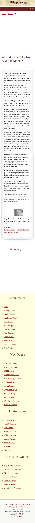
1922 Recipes (9, 371)
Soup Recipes (9, 348)
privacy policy (17, 516)
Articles (10, 14)
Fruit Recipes (9, 325)
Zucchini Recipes (10, 405)
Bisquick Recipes (10, 507)
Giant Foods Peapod (11, 473)
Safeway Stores (9, 484)
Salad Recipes (9, 337)
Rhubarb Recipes (10, 393)
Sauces (23, 507)
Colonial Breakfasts (23, 230)
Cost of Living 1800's (11, 232)
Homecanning (9, 428)
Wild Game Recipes (11, 401)
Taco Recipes (9, 397)
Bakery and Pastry (11, 310)
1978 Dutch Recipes (11, 375)
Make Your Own (10, 431)
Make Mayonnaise (11, 435)
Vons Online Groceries (12, 488)
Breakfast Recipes (10, 382)
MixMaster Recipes (11, 367)
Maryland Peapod (10, 477)
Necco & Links (9, 443)
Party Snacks (9, 333)
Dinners (11, 504)
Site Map (7, 446)
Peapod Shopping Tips (12, 469)
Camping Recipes (10, 420)
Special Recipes (9, 439)
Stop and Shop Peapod (12, 466)
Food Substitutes (10, 424)
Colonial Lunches (9, 230)
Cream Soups (9, 386)
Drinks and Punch (10, 318)
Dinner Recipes (9, 314)
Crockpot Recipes (10, 363)
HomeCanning (25, 504)
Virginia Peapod (10, 481)
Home (4, 14)
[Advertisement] (17, 35)
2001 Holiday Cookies (12, 378)
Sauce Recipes (9, 341)
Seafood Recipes (10, 344)
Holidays (17, 504)
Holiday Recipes (10, 329)
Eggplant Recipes (10, 390)
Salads (29, 507)
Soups (18, 507)
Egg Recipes (8, 322)
